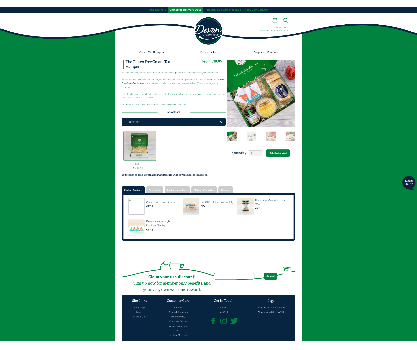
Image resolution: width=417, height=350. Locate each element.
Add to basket (278, 153)
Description (155, 190)
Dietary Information (204, 190)
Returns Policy (178, 317)
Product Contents (133, 190)
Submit (270, 276)
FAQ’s (178, 330)
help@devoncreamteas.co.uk (274, 30)
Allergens (225, 190)
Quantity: (239, 153)
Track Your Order (139, 317)
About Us (178, 308)
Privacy (282, 308)
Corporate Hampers (266, 52)
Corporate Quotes (178, 321)
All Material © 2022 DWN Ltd (271, 312)
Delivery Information (178, 312)
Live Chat (223, 312)
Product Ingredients (177, 190)
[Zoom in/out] (3, 343)
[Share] (19, 343)
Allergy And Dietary (178, 326)
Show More (173, 112)
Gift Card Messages (178, 335)
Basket (139, 312)
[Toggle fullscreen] (11, 343)
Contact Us (223, 308)
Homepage (139, 308)
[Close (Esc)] (27, 343)
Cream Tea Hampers (151, 52)
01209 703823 (281, 28)
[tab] (133, 189)
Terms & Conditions (267, 308)
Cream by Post (209, 52)
